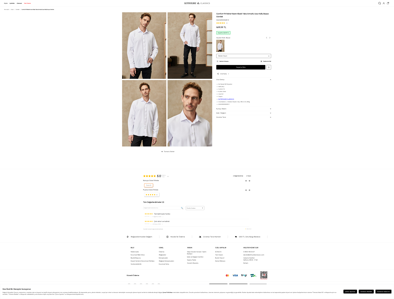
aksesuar (19, 3)
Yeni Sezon (219, 255)
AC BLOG (218, 252)
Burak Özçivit (219, 258)
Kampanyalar (163, 258)
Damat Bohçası (220, 261)
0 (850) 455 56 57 (249, 252)
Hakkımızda (135, 252)
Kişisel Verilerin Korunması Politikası (142, 261)
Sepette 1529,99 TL (223, 33)
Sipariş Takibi (191, 260)
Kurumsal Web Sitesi (138, 255)
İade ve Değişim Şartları (195, 257)
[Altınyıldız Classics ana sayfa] (197, 3)
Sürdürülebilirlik (136, 264)
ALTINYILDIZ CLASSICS (226, 99)
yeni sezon (27, 3)
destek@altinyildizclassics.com (253, 255)
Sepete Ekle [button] (241, 67)
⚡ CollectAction (248, 228)
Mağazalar (162, 255)
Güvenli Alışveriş (192, 263)
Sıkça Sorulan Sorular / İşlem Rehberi (196, 253)
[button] (222, 61)
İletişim (245, 263)
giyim (5, 3)
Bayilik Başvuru (136, 258)
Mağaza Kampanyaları (166, 261)
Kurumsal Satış (164, 264)
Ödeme (161, 252)
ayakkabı (12, 3)
